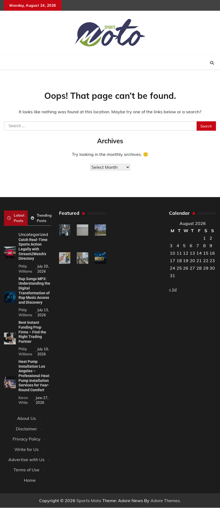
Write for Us (26, 449)
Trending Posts (44, 218)
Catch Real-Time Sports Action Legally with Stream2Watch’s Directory (33, 249)
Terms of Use (26, 469)
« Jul (173, 289)
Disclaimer (26, 428)
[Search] (212, 63)
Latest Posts (19, 218)
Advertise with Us (26, 459)
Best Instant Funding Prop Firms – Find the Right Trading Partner (32, 331)
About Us (26, 418)
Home (30, 480)
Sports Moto (88, 500)
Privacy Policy (27, 439)
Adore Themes (165, 500)
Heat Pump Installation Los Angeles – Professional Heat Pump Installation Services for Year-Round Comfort (34, 375)
